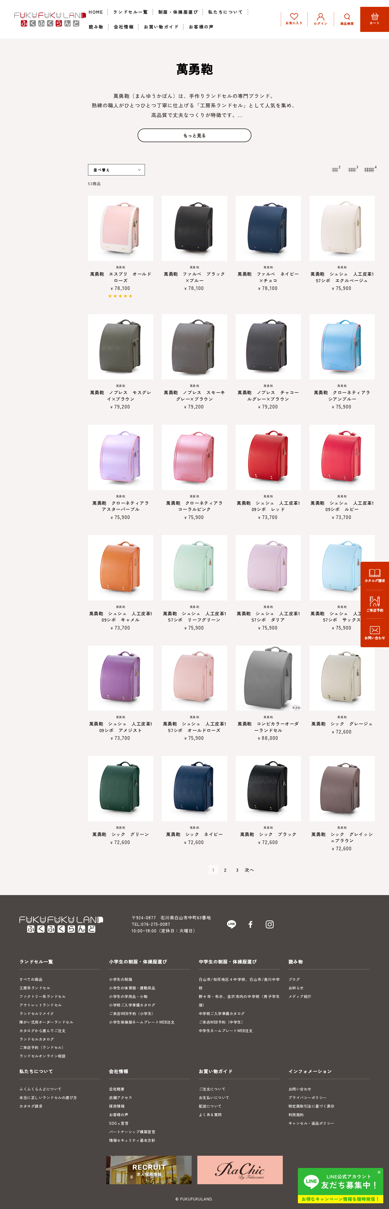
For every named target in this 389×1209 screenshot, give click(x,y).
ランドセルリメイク (36, 1013)
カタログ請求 (30, 1106)
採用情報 (116, 1106)
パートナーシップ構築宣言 (132, 1131)
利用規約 (296, 1114)
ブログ (294, 979)
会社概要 (116, 1089)
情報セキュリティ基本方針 (132, 1140)
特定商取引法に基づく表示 (311, 1106)
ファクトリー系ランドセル (42, 996)
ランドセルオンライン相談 (42, 1056)
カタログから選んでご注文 (42, 1030)
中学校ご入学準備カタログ (222, 1013)
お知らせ (296, 988)
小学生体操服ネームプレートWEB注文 (142, 1022)
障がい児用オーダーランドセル (46, 1022)
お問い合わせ (300, 1089)
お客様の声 (118, 1114)
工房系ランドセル (34, 988)
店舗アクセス (120, 1097)
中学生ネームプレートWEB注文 (226, 1030)
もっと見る (194, 135)
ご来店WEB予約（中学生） (222, 1022)
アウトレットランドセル (40, 1005)
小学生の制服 (120, 979)
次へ (249, 869)
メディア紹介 (300, 996)
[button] (347, 19)
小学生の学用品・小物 (128, 996)
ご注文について (212, 1089)
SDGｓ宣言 (118, 1123)
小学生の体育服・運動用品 (132, 988)
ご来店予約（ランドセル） (42, 1047)
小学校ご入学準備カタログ (132, 1005)
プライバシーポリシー (307, 1097)
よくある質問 (210, 1114)
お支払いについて (214, 1097)
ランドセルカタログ (36, 1039)
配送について (210, 1106)
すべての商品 (30, 979)
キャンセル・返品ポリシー (311, 1123)
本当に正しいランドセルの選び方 (48, 1097)
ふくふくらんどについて (40, 1089)
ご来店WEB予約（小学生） (132, 1013)
